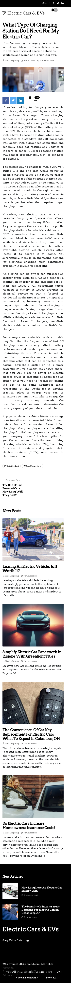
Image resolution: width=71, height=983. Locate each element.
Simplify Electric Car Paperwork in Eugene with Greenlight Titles (31, 654)
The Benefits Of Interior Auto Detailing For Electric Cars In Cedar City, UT (40, 909)
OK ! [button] (59, 972)
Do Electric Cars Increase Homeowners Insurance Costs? (28, 825)
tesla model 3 (12, 466)
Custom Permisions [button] (27, 977)
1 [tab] (33, 87)
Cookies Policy (43, 972)
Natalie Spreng (12, 60)
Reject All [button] (51, 977)
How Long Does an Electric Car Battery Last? (41, 889)
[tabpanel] (33, 79)
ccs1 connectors (33, 466)
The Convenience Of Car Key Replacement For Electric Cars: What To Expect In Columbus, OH (31, 734)
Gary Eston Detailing (15, 940)
